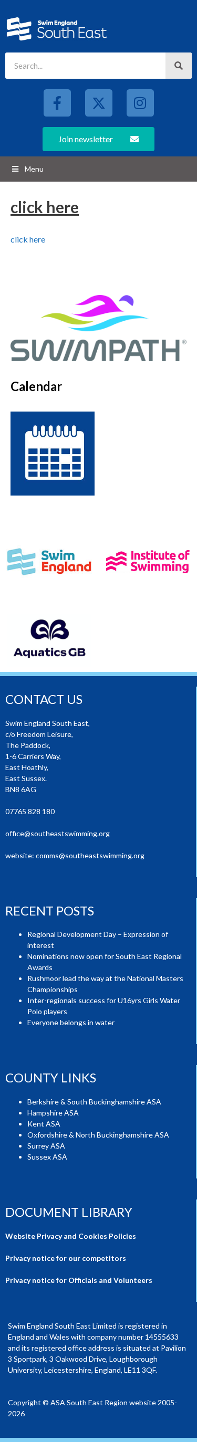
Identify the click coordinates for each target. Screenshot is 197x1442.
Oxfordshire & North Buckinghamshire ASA (98, 1134)
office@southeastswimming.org (57, 833)
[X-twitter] (98, 103)
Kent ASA (43, 1123)
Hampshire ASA (53, 1112)
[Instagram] (140, 103)
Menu (34, 168)
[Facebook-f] (57, 103)
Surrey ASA (46, 1145)
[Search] (178, 65)
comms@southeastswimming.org (90, 855)
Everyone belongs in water (71, 1022)
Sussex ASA (47, 1156)
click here (28, 239)
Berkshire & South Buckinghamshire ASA (94, 1101)
